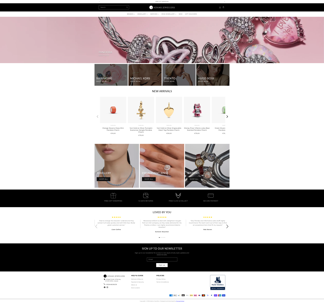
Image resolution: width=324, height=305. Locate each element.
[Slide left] (97, 116)
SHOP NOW (104, 55)
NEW (181, 14)
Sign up (162, 265)
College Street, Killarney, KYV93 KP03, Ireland (113, 280)
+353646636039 (111, 284)
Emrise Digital (180, 301)
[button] (223, 7)
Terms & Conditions (162, 282)
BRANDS (130, 14)
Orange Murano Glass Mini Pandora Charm (113, 129)
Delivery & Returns (137, 279)
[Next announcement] (225, 1)
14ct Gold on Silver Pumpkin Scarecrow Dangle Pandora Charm (141, 130)
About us (134, 285)
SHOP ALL (103, 179)
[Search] (127, 7)
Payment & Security (137, 282)
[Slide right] (227, 116)
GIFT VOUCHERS (191, 14)
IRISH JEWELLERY (168, 14)
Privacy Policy (160, 279)
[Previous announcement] (99, 1)
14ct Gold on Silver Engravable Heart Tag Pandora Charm (169, 129)
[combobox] (114, 7)
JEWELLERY (141, 14)
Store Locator (135, 288)
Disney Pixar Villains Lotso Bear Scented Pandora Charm (197, 129)
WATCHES (153, 14)
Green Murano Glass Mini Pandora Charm (225, 129)
